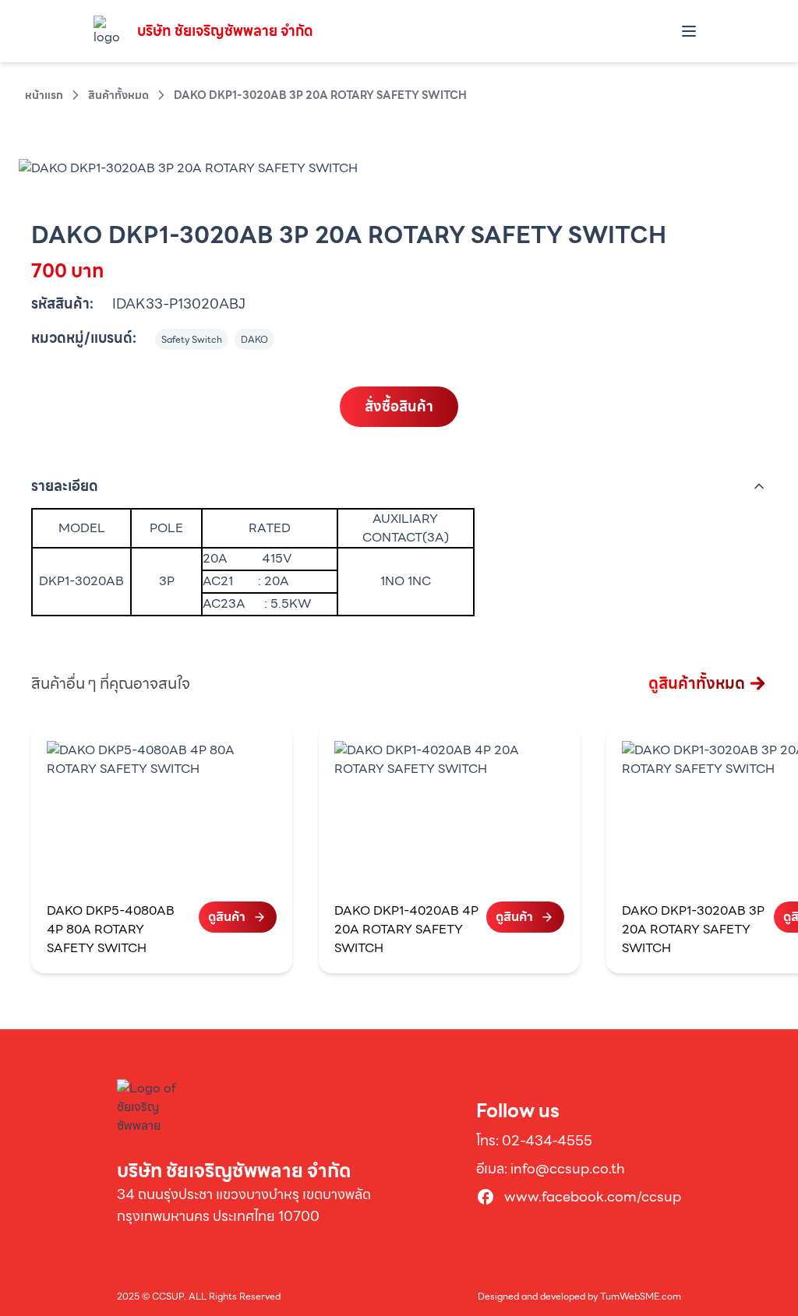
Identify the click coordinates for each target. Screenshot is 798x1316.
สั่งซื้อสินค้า (399, 406)
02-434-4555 (547, 1140)
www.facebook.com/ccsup (592, 1197)
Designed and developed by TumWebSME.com (579, 1297)
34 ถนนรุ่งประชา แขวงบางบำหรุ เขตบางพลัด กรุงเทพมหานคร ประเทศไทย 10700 (244, 1205)
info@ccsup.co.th (567, 1168)
